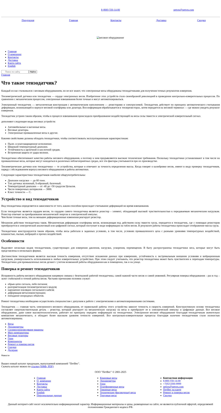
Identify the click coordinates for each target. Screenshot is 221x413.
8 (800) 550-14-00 (110, 9)
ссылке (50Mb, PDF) (42, 366)
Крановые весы (108, 378)
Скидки (201, 20)
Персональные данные (49, 395)
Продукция (28, 20)
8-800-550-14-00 (172, 380)
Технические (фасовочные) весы (118, 392)
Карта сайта (14, 63)
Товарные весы (108, 389)
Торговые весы (108, 395)
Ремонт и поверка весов (21, 344)
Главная (73, 20)
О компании (14, 54)
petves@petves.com (183, 9)
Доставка (161, 20)
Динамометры (108, 380)
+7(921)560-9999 (172, 383)
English (12, 66)
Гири (102, 383)
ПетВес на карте (172, 389)
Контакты (115, 20)
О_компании (44, 380)
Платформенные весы (112, 386)
